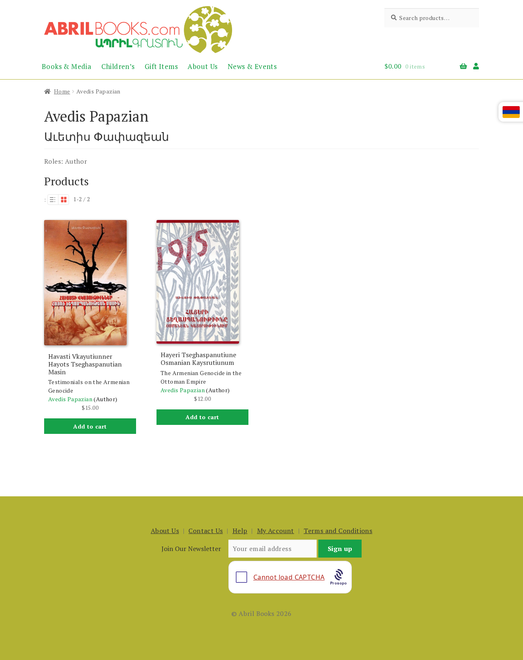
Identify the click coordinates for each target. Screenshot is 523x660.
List (53, 199)
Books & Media (66, 66)
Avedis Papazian (70, 399)
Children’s (118, 66)
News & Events (252, 66)
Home (62, 91)
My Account (275, 530)
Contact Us (205, 530)
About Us (202, 66)
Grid (64, 199)
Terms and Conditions (338, 530)
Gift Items (161, 66)
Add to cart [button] (90, 426)
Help (240, 530)
